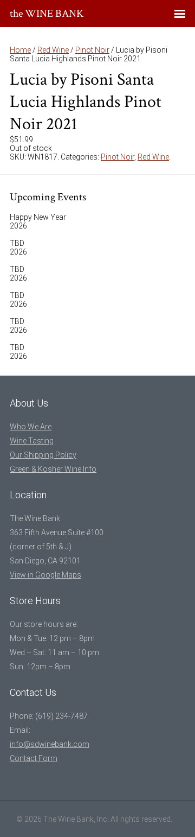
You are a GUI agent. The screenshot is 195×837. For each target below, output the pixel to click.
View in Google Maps (45, 574)
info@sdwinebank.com (49, 744)
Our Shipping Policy (43, 455)
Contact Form (33, 758)
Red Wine (53, 50)
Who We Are (30, 426)
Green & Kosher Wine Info (53, 469)
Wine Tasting (32, 440)
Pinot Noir (92, 50)
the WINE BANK (47, 14)
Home (20, 50)
